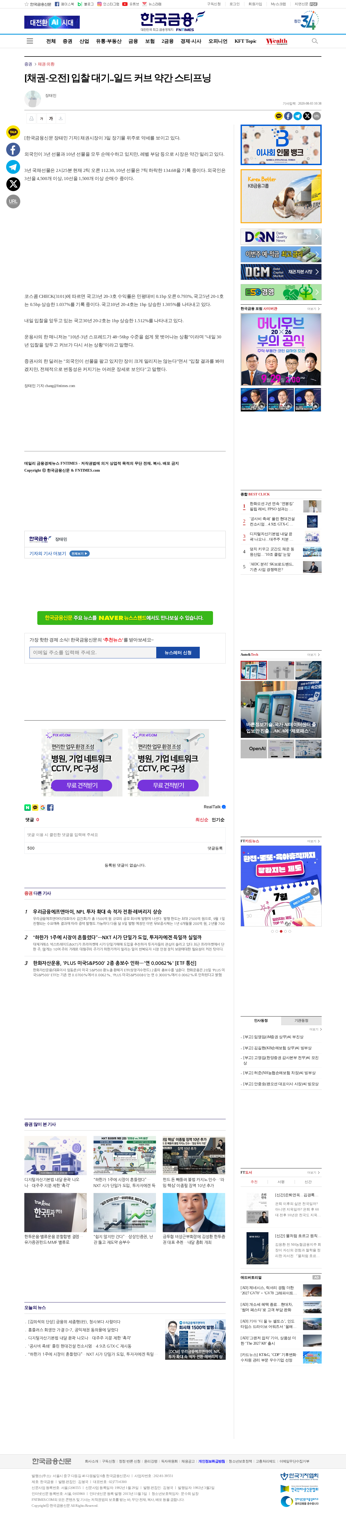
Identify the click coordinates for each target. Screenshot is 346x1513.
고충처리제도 (266, 1461)
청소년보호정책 (240, 1461)
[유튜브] (130, 4)
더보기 (311, 308)
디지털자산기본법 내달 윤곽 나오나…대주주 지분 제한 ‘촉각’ (79, 1338)
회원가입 (255, 4)
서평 (281, 1182)
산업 (84, 41)
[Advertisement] (69, 232)
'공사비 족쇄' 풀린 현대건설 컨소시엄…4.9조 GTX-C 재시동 (79, 1346)
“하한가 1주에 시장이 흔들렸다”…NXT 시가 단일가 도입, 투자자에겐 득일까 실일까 (94, 1354)
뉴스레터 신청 (178, 652)
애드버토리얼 (251, 1277)
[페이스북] (64, 4)
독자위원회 (169, 1461)
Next (314, 891)
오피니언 (218, 41)
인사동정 (261, 1020)
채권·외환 (46, 64)
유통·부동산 (108, 41)
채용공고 (188, 1461)
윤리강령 (150, 1461)
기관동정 (301, 1020)
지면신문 (301, 4)
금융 (133, 41)
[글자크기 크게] (51, 118)
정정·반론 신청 (129, 1461)
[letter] (151, 4)
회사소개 (91, 1461)
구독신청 (214, 4)
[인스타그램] (108, 4)
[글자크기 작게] (41, 118)
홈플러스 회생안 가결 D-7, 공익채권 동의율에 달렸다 (73, 1330)
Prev (247, 891)
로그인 (234, 4)
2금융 (168, 41)
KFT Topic (246, 41)
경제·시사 (191, 41)
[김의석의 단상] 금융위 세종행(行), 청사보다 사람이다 (74, 1322)
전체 (51, 41)
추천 (254, 1182)
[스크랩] (60, 118)
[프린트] (31, 118)
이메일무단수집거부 (294, 1461)
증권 (67, 41)
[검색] (315, 41)
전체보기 (80, 553)
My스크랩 (278, 4)
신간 (308, 1182)
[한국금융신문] (37, 4)
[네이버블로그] (85, 4)
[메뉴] (30, 41)
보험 (150, 41)
